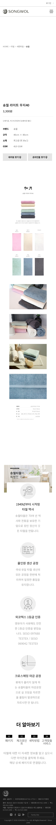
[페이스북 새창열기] (15, 815)
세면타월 (20, 46)
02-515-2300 (7, 810)
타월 (12, 46)
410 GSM (18, 146)
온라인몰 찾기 (39, 157)
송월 (27, 46)
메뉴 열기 (51, 11)
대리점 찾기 (13, 157)
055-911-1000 (42, 803)
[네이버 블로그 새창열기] (19, 815)
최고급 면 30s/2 (21, 140)
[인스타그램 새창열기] (11, 815)
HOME (6, 46)
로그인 (48, 3)
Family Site (35, 815)
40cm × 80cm (21, 134)
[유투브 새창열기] (23, 815)
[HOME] (16, 11)
